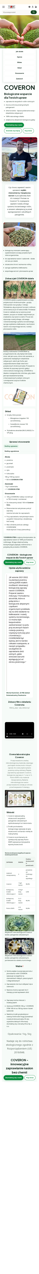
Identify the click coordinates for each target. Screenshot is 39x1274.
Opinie (19, 57)
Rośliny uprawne (11, 446)
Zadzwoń (19, 79)
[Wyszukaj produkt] (34, 12)
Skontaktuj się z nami (14, 125)
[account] (32, 7)
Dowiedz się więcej (13, 131)
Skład (19, 68)
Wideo (19, 62)
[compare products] (29, 7)
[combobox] (19, 12)
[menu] (3, 7)
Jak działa (19, 51)
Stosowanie (19, 73)
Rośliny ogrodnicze (12, 451)
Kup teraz (28, 131)
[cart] (36, 7)
